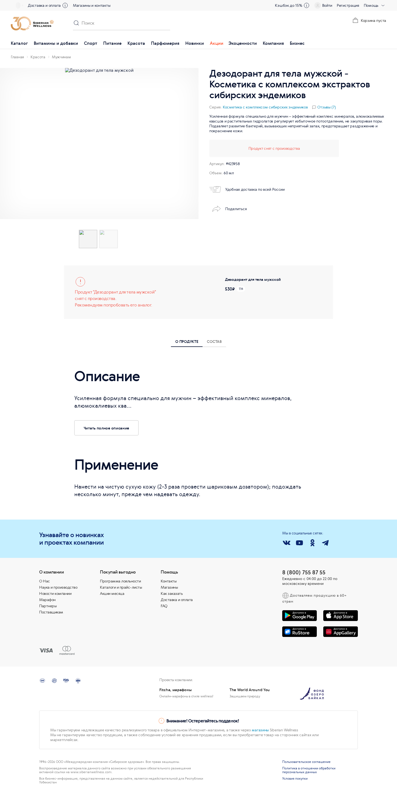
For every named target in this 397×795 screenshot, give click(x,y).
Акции (216, 43)
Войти (327, 5)
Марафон (47, 599)
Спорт (90, 43)
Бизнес (297, 43)
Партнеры (47, 605)
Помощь (371, 5)
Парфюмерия (165, 43)
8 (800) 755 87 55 (303, 572)
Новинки (194, 43)
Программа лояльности (120, 581)
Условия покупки (295, 778)
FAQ (164, 605)
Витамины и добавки (56, 43)
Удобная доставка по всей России (255, 189)
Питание (112, 43)
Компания (273, 43)
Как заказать (172, 593)
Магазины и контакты (91, 5)
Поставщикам (51, 612)
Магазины (169, 587)
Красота (136, 43)
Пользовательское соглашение (306, 762)
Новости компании (55, 593)
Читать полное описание (106, 428)
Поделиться (236, 208)
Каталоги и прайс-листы (121, 587)
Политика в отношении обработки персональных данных (308, 770)
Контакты (168, 581)
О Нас (44, 581)
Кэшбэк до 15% (288, 5)
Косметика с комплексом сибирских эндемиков (265, 107)
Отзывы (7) (326, 107)
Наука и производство (58, 587)
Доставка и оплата (44, 5)
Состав (214, 341)
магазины (260, 730)
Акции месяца (112, 593)
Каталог (19, 43)
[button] (11, 143)
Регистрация (348, 5)
